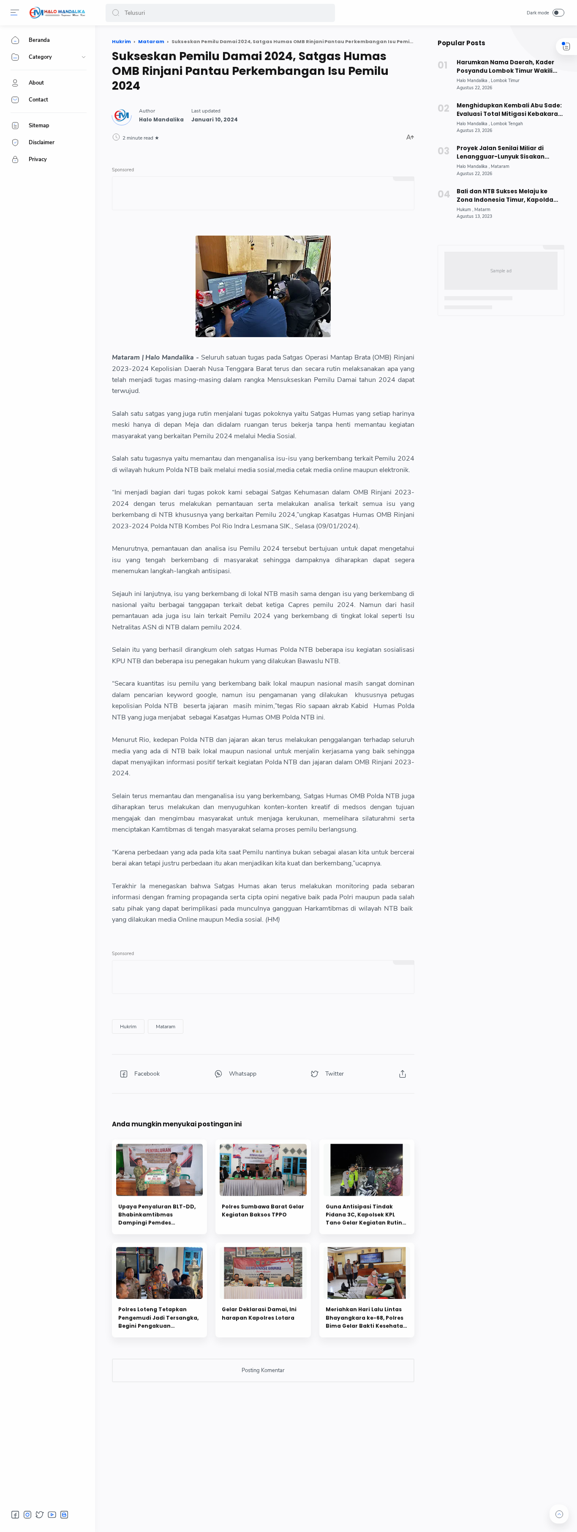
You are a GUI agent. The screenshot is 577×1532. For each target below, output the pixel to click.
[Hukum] (465, 209)
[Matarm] (482, 209)
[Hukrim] (128, 1026)
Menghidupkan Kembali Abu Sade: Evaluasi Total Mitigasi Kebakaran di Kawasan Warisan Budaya (509, 110)
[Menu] (15, 12)
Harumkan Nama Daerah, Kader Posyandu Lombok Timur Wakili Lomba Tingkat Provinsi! (505, 66)
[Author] (161, 119)
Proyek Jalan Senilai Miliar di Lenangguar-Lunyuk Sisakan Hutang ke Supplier (500, 152)
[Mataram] (165, 1026)
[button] (116, 13)
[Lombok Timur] (505, 80)
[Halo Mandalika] (57, 12)
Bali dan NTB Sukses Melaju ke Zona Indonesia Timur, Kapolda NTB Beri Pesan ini (505, 195)
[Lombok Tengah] (507, 124)
